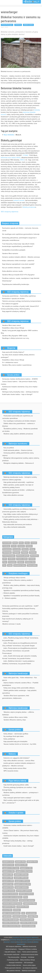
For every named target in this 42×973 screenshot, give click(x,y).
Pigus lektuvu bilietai (17, 780)
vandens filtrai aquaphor (10, 919)
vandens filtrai (32, 916)
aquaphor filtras (32, 861)
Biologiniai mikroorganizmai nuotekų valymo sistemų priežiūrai (20, 459)
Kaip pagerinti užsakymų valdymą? (14, 311)
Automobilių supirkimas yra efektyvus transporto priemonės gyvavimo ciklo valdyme (19, 510)
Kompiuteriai (7, 549)
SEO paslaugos (28, 962)
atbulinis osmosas (8, 890)
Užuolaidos (12, 562)
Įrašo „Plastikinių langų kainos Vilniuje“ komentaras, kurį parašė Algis (20, 639)
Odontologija (7, 552)
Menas (32, 549)
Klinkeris (12, 754)
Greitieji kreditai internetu (13, 965)
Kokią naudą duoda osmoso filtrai (15, 768)
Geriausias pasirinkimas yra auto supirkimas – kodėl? (20, 606)
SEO (4, 559)
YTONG (25, 155)
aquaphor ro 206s (8, 871)
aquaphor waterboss (21, 887)
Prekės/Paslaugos (7, 25)
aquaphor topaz (8, 884)
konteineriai (37, 940)
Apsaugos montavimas (15, 962)
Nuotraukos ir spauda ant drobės (13, 298)
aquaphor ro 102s (26, 868)
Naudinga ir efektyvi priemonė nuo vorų (15, 338)
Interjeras (21, 546)
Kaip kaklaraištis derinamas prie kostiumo (18, 524)
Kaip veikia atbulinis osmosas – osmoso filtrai (19, 760)
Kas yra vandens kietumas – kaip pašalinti (16, 267)
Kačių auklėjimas (9, 739)
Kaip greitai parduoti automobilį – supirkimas (19, 482)
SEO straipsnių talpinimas (9, 211)
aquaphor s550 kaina (21, 874)
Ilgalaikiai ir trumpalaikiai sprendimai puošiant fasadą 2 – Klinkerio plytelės (20, 597)
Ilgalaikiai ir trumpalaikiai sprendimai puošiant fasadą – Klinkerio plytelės (20, 592)
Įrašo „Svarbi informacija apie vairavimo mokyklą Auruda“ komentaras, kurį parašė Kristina (19, 657)
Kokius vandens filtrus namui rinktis (15, 717)
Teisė (4, 562)
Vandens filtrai (30, 562)
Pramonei (33, 552)
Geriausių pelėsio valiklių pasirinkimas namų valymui (18, 454)
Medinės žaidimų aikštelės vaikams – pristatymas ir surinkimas (20, 794)
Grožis (14, 546)
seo (23, 913)
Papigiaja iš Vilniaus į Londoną (28, 949)
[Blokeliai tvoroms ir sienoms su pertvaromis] (21, 53)
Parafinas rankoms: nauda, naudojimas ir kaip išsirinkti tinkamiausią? (20, 279)
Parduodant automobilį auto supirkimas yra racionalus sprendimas (17, 417)
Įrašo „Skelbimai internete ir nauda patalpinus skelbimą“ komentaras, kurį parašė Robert (18, 662)
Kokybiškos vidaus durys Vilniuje (13, 328)
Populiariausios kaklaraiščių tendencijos (15, 284)
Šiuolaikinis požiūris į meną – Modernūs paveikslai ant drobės (20, 430)
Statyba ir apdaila (16, 812)
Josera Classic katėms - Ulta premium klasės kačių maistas (19, 383)
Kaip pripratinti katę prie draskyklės (15, 741)
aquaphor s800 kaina (21, 878)
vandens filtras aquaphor (28, 923)
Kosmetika (16, 549)
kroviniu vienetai (27, 942)
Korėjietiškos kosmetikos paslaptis (13, 250)
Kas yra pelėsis (9, 448)
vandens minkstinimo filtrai (11, 926)
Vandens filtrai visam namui (11, 325)
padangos (17, 910)
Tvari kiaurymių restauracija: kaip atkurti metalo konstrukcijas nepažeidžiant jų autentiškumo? (18, 245)
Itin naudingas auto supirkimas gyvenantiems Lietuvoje (20, 234)
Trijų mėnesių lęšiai (13, 957)
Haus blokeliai (9, 135)
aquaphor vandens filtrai (22, 884)
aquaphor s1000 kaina (22, 881)
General (33, 543)
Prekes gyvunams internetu (13, 968)
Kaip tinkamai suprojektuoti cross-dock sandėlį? (18, 264)
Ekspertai (11, 348)
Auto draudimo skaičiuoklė (11, 954)
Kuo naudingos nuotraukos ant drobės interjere (20, 421)
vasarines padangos (28, 926)
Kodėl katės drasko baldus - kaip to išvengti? (17, 394)
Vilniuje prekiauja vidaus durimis (14, 577)
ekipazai (18, 942)
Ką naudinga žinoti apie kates (14, 736)
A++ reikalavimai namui (10, 362)
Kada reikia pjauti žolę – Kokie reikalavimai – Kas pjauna (19, 679)
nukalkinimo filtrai (22, 906)
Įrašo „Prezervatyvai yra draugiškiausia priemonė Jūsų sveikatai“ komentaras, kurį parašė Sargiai (19, 644)
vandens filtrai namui (26, 919)
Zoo (4, 565)
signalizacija (7, 916)
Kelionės (29, 546)
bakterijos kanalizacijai (10, 894)
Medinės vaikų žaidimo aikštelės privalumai (18, 434)
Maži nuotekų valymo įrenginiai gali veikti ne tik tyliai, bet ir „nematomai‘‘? (20, 801)
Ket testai (23, 957)
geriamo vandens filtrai (10, 900)
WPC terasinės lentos (11, 771)
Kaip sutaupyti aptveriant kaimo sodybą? (17, 797)
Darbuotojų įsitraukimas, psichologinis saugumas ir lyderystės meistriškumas (19, 239)
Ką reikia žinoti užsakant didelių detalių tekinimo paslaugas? (18, 356)
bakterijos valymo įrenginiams (12, 897)
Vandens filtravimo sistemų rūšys (15, 720)
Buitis (21, 543)
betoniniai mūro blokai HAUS (10, 157)
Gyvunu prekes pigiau (29, 965)
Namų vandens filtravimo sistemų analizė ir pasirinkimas (17, 581)
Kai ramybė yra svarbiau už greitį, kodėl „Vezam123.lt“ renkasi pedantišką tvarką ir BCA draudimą (20, 307)
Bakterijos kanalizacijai (18, 673)
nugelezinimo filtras (30, 903)
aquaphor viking (8, 887)
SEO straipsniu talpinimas (19, 411)
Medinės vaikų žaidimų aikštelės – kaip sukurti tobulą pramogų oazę (21, 586)
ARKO (22, 160)
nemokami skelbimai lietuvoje (12, 903)
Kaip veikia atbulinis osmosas (13, 495)
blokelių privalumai (29, 207)
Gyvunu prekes (13, 375)
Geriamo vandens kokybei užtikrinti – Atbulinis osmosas (21, 257)
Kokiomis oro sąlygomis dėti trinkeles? (17, 758)
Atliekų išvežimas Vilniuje (27, 960)
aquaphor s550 (7, 874)
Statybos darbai (28, 25)
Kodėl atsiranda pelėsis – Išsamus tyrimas (18, 450)
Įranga (10, 565)
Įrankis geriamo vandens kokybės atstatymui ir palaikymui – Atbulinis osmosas (18, 764)
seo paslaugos (31, 913)
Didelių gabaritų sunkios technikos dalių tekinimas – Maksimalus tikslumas (20, 520)
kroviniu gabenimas (27, 940)
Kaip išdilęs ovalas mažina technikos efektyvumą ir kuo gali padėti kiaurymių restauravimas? (20, 515)
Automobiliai (7, 543)
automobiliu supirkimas (24, 890)
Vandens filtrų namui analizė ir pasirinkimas (17, 365)
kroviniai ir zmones (9, 942)
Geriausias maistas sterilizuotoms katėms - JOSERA (20, 379)
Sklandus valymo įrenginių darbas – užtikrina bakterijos (18, 713)
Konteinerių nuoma (12, 960)
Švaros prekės (32, 565)
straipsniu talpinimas (19, 916)
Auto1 (19, 952)
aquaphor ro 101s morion (11, 868)
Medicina (25, 549)
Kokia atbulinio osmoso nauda (12, 271)
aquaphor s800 (7, 878)
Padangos (16, 552)
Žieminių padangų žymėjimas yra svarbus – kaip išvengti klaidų (19, 788)
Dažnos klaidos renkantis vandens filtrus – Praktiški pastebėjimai (20, 684)
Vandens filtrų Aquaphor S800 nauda (14, 335)
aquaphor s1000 (8, 881)
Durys (27, 543)
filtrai (25, 897)
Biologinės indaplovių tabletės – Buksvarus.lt (19, 463)
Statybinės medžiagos (18, 573)
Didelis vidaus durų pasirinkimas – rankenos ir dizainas (18, 425)
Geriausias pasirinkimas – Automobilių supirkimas (19, 296)
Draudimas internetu (19, 937)
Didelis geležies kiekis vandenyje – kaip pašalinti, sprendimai (19, 692)
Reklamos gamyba (23, 555)
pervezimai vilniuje (15, 940)
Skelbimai (18, 25)
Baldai (15, 543)
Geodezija (6, 546)
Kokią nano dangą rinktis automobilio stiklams (19, 688)
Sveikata (32, 559)
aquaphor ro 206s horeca (24, 871)
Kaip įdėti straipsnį (10, 952)
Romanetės (34, 555)
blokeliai (37, 110)
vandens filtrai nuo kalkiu (11, 923)
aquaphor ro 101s (21, 865)
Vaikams (20, 562)
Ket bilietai (31, 957)
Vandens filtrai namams (10, 253)
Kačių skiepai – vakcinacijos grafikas (16, 734)
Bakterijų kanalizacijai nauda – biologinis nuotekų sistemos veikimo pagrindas (19, 478)
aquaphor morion (8, 865)
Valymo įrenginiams (11, 949)
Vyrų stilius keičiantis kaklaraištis (14, 527)
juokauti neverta (18, 200)
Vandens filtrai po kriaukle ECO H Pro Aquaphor (18, 275)
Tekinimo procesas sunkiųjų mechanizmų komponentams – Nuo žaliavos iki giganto (21, 302)
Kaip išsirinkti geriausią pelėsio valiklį (16, 785)
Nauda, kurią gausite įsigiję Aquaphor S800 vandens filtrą (19, 332)
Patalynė (24, 552)
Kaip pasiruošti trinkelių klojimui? (13, 352)
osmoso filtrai (7, 910)
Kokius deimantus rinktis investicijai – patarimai (18, 260)
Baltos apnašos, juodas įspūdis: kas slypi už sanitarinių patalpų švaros (17, 486)
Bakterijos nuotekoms (18, 443)
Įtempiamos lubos (19, 565)
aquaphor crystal (8, 861)
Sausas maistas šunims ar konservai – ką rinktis (20, 744)
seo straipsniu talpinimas (30, 968)
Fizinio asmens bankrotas (29, 952)
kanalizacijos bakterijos (27, 900)
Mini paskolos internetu (13, 970)
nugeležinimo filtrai (9, 906)
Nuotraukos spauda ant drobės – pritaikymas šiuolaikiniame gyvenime (18, 491)
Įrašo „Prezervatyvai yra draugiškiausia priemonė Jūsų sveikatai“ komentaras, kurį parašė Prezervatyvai (19, 650)
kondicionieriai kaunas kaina (29, 954)
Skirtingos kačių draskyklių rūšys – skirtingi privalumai (20, 392)
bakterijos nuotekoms (26, 894)
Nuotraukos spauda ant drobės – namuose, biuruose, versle (20, 229)
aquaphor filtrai (20, 861)
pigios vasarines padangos (11, 913)
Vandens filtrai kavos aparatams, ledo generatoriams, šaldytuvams (15, 697)
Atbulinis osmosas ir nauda (11, 624)
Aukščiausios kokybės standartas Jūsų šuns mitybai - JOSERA (19, 388)
